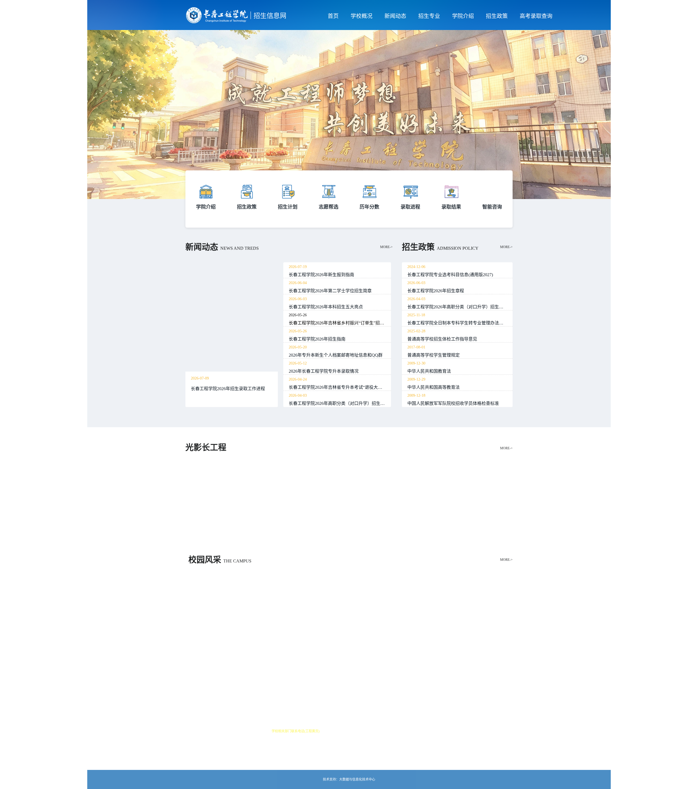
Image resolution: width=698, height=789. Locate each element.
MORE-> (386, 247)
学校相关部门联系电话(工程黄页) (296, 731)
